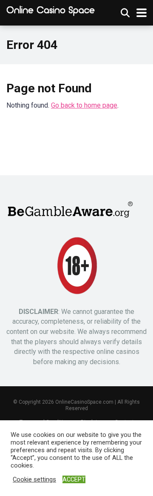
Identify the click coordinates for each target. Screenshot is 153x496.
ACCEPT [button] (73, 479)
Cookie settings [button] (34, 479)
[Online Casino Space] (51, 11)
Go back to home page (84, 105)
